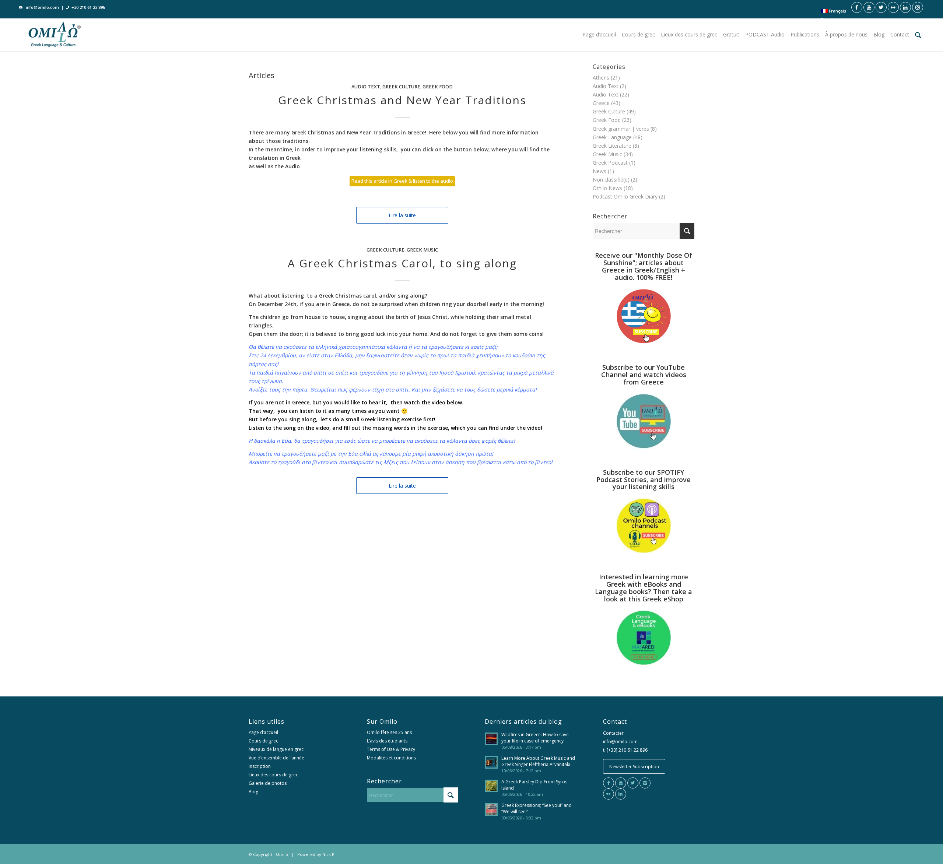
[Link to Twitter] (881, 7)
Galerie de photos (268, 783)
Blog (253, 792)
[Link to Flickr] (893, 7)
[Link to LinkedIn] (905, 7)
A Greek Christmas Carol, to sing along (402, 263)
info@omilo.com (42, 7)
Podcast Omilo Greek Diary (625, 196)
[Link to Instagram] (917, 7)
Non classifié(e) (611, 179)
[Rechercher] (918, 34)
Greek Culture (401, 87)
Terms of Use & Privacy (391, 749)
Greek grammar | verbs (621, 128)
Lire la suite (402, 215)
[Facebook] (608, 783)
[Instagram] (645, 783)
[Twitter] (632, 783)
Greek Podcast (610, 162)
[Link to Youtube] (868, 7)
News (599, 171)
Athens (601, 77)
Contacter (613, 733)
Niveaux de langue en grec (276, 749)
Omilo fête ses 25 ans (389, 732)
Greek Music (422, 250)
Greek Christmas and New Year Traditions (402, 100)
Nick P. (329, 854)
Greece (601, 102)
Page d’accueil (263, 732)
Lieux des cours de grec (273, 775)
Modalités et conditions (391, 758)
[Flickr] (608, 794)
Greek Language (612, 137)
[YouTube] (620, 783)
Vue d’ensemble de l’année (276, 758)
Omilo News (607, 188)
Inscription (260, 766)
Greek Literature (612, 145)
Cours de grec (263, 741)
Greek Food (438, 87)
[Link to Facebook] (856, 7)
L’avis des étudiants (387, 741)
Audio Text (365, 87)
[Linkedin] (620, 794)
